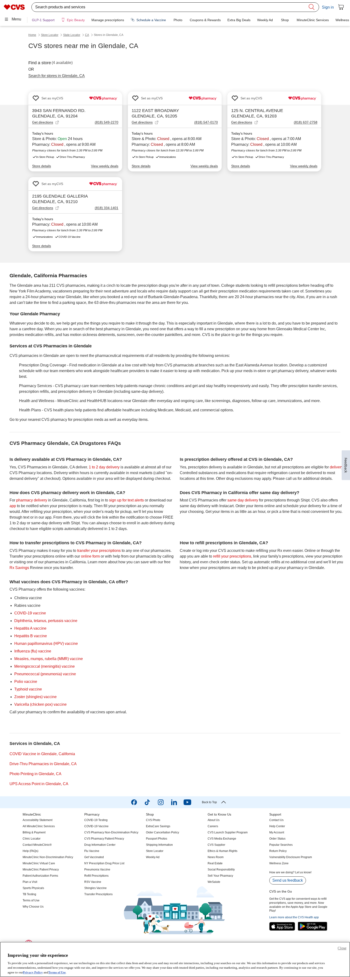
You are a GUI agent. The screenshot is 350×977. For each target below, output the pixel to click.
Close (342, 948)
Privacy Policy (33, 972)
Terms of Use (57, 972)
